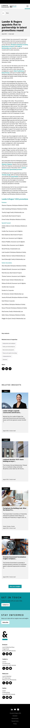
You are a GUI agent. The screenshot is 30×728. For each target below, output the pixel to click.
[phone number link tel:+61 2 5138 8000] (3, 668)
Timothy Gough (6, 174)
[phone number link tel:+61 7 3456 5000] (3, 653)
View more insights (15, 586)
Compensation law (7, 356)
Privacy (15, 723)
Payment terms (15, 721)
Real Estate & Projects (8, 46)
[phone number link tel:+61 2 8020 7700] (3, 697)
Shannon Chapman (7, 164)
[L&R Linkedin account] (12, 709)
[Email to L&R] (10, 653)
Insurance (5, 359)
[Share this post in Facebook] (3, 368)
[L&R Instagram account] (18, 709)
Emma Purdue (6, 72)
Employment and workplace (9, 343)
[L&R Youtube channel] (15, 709)
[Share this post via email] (10, 368)
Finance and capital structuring (10, 353)
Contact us (5, 604)
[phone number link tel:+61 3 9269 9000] (3, 682)
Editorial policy (15, 718)
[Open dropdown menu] (27, 6)
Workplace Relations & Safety (19, 44)
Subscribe (5, 622)
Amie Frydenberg (19, 71)
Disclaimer (15, 715)
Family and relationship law (9, 346)
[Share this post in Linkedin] (6, 368)
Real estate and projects (8, 350)
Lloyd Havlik (14, 176)
